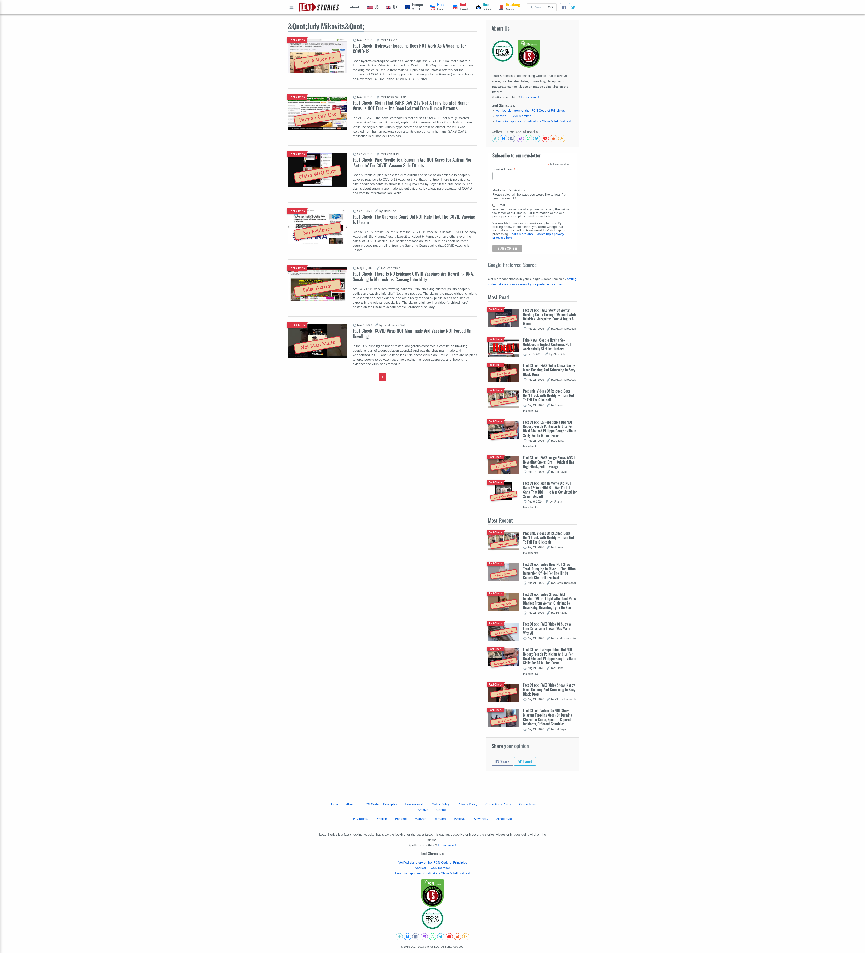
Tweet (527, 761)
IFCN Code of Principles (380, 804)
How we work (414, 804)
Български (361, 818)
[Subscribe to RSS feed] (561, 138)
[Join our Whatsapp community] (528, 138)
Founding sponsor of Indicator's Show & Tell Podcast (533, 121)
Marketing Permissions (508, 190)
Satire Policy (441, 804)
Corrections (527, 804)
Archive (423, 809)
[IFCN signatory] (432, 893)
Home (334, 804)
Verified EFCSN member (513, 116)
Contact (441, 809)
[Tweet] (573, 7)
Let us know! (530, 97)
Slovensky (481, 818)
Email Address (503, 169)
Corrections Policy (498, 804)
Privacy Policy (467, 804)
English (382, 818)
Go (550, 7)
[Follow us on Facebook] (511, 138)
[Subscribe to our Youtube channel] (545, 138)
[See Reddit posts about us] (553, 138)
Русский (460, 818)
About (350, 804)
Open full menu (291, 7)
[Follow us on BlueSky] (503, 138)
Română (440, 818)
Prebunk (353, 7)
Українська (504, 818)
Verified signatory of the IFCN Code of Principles (530, 110)
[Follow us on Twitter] (536, 138)
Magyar (420, 818)
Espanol (401, 818)
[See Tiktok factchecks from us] (495, 138)
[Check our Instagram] (520, 138)
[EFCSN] (432, 918)
